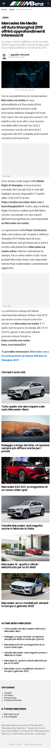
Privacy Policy (10, 698)
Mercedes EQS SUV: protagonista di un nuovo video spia (24, 488)
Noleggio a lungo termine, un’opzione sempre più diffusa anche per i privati (25, 448)
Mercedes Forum (11, 714)
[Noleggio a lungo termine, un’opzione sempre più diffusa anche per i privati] (25, 428)
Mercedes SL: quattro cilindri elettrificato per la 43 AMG (19, 565)
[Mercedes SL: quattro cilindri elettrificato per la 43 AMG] (25, 547)
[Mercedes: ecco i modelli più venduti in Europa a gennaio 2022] (25, 586)
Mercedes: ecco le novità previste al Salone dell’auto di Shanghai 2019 (25, 356)
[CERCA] (48, 3)
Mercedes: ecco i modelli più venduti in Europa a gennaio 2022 (24, 604)
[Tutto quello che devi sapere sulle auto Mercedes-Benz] (25, 390)
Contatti (7, 693)
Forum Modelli (10, 717)
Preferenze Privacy (13, 700)
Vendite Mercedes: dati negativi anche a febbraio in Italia (21, 527)
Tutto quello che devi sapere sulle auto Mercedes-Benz (23, 408)
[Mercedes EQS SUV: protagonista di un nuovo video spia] (25, 470)
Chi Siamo (8, 695)
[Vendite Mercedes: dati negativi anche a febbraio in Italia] (25, 509)
